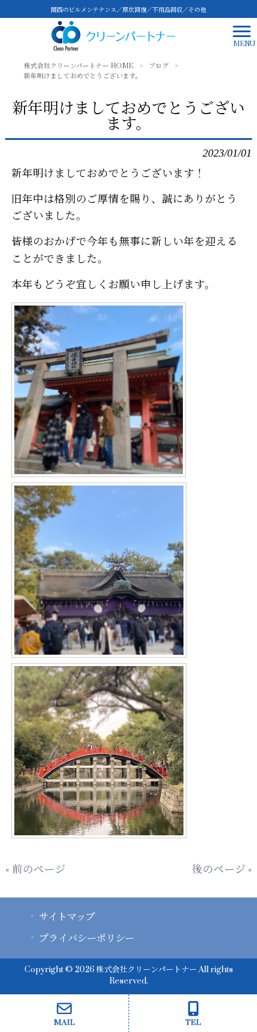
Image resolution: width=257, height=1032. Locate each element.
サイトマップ (67, 917)
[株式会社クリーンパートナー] (113, 35)
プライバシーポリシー (86, 938)
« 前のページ (35, 870)
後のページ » (222, 870)
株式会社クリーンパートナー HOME (78, 66)
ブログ (159, 66)
